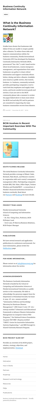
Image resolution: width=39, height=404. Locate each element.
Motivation (7, 361)
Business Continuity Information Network (14, 7)
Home (5, 357)
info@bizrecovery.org (25, 263)
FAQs (5, 388)
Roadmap (18, 195)
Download (19, 348)
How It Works (8, 366)
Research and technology (12, 379)
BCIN (26, 110)
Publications (7, 248)
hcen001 (8, 110)
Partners (9, 195)
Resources (7, 384)
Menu (6, 14)
